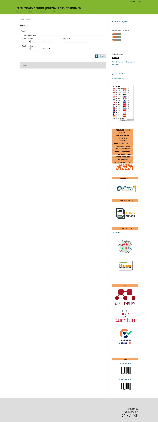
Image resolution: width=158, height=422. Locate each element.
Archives (29, 12)
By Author (66, 39)
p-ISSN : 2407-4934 (118, 74)
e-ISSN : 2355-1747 (118, 78)
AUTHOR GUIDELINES (122, 157)
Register (132, 2)
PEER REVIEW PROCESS (122, 143)
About (53, 12)
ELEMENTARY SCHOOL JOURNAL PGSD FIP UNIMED (49, 8)
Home (22, 19)
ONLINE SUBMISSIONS (123, 154)
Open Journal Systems (120, 22)
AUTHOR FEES (123, 159)
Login (139, 2)
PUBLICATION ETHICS (122, 151)
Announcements (41, 12)
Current (19, 12)
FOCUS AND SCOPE (123, 130)
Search (102, 56)
